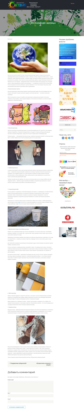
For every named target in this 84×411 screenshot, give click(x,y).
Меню (72, 3)
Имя (9, 393)
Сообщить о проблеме (66, 57)
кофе (19, 202)
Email (9, 399)
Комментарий (10, 379)
